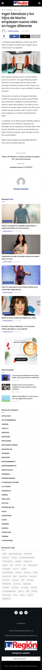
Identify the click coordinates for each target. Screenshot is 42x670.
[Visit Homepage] (21, 3)
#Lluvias (14, 558)
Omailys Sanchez (13, 31)
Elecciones (6, 580)
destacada (6, 437)
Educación (6, 457)
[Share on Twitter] (25, 36)
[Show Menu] (3, 3)
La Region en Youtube (10, 482)
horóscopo (17, 584)
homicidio (30, 580)
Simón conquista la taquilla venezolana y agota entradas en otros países (19, 226)
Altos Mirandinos (9, 420)
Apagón (5, 565)
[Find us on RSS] (26, 612)
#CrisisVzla (28, 554)
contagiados (6, 569)
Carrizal (5, 424)
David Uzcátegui (8, 572)
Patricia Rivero (7, 262)
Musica (21, 591)
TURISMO (5, 536)
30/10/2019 (25, 31)
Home (3, 10)
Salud (4, 511)
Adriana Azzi (28, 561)
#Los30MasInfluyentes (27, 558)
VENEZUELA (6, 599)
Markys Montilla (8, 231)
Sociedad (9, 10)
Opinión (5, 495)
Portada (34, 591)
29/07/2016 (16, 392)
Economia (5, 453)
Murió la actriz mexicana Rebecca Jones (19, 318)
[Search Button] (39, 3)
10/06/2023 (17, 262)
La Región (6, 587)
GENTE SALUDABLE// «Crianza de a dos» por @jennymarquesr (25, 397)
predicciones (7, 595)
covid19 (23, 569)
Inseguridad (27, 584)
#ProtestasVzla (7, 561)
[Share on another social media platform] (35, 36)
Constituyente (32, 565)
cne (24, 565)
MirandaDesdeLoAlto (9, 591)
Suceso (22, 595)
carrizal (18, 565)
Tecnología (6, 532)
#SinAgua (18, 561)
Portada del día (8, 507)
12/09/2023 (18, 231)
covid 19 (16, 569)
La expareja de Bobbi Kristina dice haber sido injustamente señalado (25, 376)
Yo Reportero (7, 540)
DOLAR (35, 572)
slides (4, 520)
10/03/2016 (16, 380)
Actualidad (6, 416)
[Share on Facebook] (14, 36)
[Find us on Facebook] (16, 612)
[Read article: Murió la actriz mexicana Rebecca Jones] (21, 306)
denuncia (18, 572)
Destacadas (7, 221)
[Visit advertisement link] (21, 351)
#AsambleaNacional (15, 554)
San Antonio (7, 516)
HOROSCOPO (7, 584)
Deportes (5, 432)
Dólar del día (7, 449)
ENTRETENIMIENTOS (9, 466)
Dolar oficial (7, 576)
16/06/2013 (16, 401)
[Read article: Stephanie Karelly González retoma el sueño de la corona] (21, 244)
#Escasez (6, 558)
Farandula (7, 313)
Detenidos (27, 572)
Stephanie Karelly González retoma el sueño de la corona (20, 257)
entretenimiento (8, 462)
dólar (15, 576)
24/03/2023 (18, 292)
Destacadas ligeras (10, 445)
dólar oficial (23, 576)
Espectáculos (18, 10)
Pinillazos (6, 499)
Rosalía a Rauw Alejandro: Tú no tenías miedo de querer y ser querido (18, 327)
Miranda (33, 587)
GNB (22, 580)
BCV (11, 565)
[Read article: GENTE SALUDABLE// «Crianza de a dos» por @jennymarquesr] (6, 398)
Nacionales (6, 491)
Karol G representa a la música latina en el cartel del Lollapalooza (20, 288)
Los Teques (6, 486)
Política (5, 503)
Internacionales (8, 478)
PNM (27, 591)
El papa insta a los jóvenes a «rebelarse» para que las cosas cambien (24, 387)
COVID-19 (5, 428)
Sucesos (5, 528)
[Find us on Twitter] (21, 613)
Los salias (15, 587)
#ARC (4, 554)
